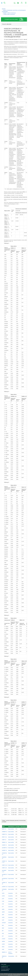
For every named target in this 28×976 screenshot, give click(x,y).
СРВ (3, 903)
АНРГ (3, 920)
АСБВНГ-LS (4, 845)
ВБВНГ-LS (4, 828)
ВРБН (3, 946)
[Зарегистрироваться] (21, 3)
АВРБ (3, 909)
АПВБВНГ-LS (4, 831)
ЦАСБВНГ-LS (4, 847)
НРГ (3, 936)
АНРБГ (3, 944)
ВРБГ (3, 928)
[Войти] (25, 3)
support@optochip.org (5, 970)
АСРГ (3, 898)
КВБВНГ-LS (4, 952)
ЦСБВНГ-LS (4, 850)
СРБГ (3, 901)
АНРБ (3, 917)
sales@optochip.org (4, 966)
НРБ (3, 933)
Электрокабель (11, 956)
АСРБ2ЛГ (4, 922)
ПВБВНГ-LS (4, 842)
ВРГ (3, 930)
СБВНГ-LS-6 (4, 867)
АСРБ (3, 893)
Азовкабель (10, 893)
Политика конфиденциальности (18, 974)
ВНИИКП (3, 8)
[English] (15, 2)
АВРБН (3, 941)
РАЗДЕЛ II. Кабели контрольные (9, 12)
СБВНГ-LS (4, 839)
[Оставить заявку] (18, 3)
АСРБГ (3, 895)
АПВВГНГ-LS (4, 834)
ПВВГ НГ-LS (4, 837)
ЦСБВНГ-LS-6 (4, 886)
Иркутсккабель (11, 828)
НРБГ (3, 949)
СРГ (3, 906)
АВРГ (3, 914)
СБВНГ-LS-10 (4, 865)
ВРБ (3, 925)
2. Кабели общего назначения (9, 14)
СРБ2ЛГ (3, 938)
